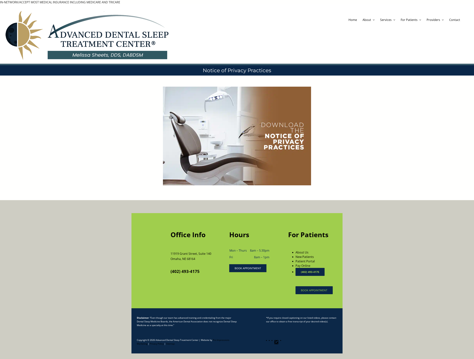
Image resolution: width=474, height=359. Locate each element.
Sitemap (170, 343)
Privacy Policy (157, 343)
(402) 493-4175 (185, 271)
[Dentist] (237, 88)
